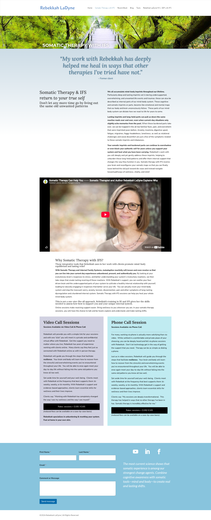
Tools (138, 8)
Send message (48, 501)
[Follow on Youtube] (135, 451)
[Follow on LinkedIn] (147, 451)
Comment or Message (49, 478)
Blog (132, 8)
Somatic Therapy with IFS (105, 8)
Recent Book (122, 8)
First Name (45, 452)
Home (90, 8)
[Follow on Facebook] (159, 451)
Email (43, 465)
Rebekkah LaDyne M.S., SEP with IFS (157, 8)
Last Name (84, 452)
